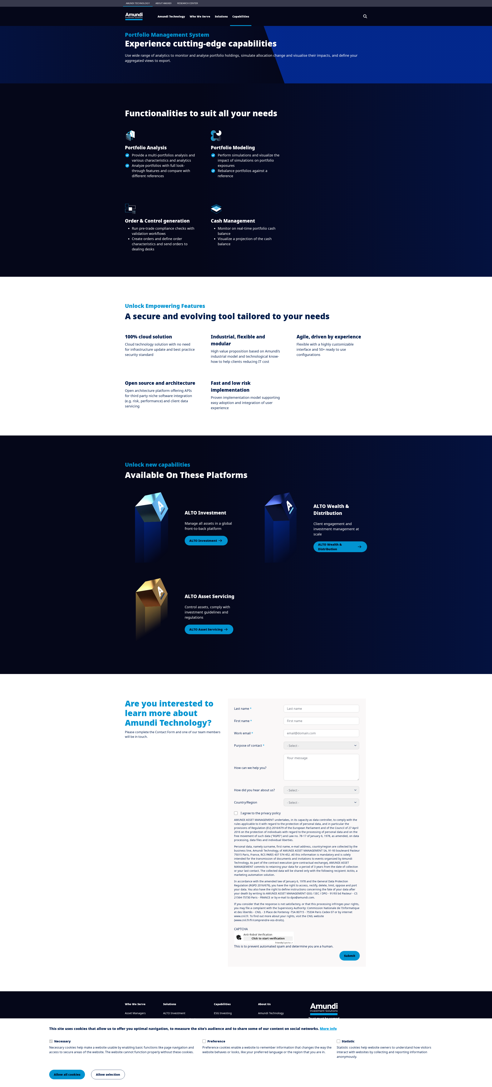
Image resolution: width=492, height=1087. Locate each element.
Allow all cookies (67, 1074)
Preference (216, 1041)
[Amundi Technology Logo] (134, 16)
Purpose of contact (249, 745)
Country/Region (245, 802)
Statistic (348, 1041)
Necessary (62, 1041)
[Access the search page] (365, 16)
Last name (243, 708)
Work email (243, 733)
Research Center (187, 3)
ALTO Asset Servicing (206, 629)
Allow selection (108, 1074)
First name (243, 721)
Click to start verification (268, 938)
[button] (171, 16)
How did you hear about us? (254, 790)
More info (328, 1028)
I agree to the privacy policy (261, 813)
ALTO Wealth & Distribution (330, 546)
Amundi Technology (271, 1013)
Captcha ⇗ (284, 942)
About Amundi (163, 3)
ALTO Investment (203, 541)
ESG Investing (223, 1013)
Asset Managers (135, 1013)
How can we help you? (250, 768)
